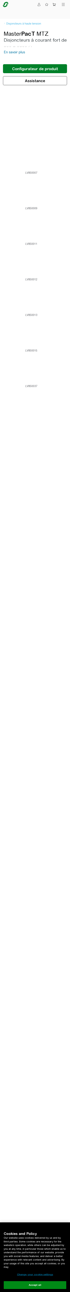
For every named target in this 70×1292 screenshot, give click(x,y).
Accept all (35, 1285)
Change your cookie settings (35, 1274)
